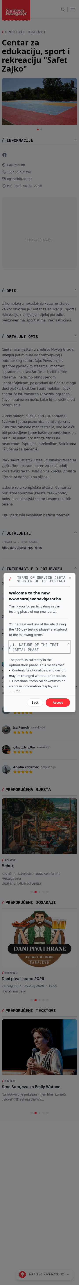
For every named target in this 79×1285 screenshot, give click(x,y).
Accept (58, 702)
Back (35, 702)
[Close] (70, 578)
